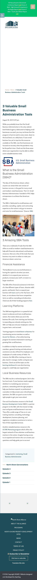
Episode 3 (6, 473)
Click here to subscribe (18, 558)
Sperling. (18, 577)
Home (7, 90)
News (12, 90)
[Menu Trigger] (32, 6)
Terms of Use (18, 546)
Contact (18, 542)
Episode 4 (6, 469)
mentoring (19, 454)
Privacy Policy (18, 550)
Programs (18, 528)
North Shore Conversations (17, 465)
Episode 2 (6, 478)
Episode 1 (6, 482)
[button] (2, 15)
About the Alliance (18, 524)
